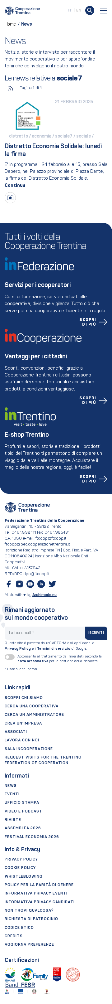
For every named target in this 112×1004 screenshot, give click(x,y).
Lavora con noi (22, 740)
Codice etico (19, 928)
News (11, 786)
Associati (16, 732)
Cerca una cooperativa (31, 706)
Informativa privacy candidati (40, 902)
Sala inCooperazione (29, 749)
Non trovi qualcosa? (29, 911)
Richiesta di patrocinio (31, 919)
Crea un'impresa (23, 723)
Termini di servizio (54, 649)
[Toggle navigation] (104, 10)
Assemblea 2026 (23, 828)
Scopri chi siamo (24, 698)
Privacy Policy (18, 649)
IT (70, 10)
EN (78, 10)
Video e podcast (23, 811)
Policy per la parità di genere (39, 885)
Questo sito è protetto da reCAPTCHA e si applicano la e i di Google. (50, 646)
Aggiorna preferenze (29, 945)
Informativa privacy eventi (36, 893)
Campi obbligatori (21, 669)
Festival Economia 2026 (32, 837)
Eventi (12, 794)
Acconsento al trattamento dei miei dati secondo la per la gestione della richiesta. (59, 659)
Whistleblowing (24, 877)
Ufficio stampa (22, 803)
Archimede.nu (44, 595)
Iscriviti (96, 633)
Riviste (13, 820)
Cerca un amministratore (34, 715)
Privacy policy (21, 859)
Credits (14, 936)
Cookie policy (20, 868)
